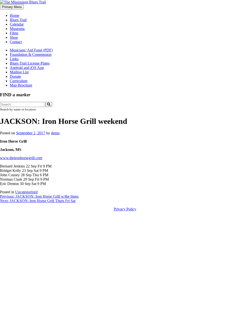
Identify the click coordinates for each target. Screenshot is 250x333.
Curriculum (18, 81)
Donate (15, 76)
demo (55, 133)
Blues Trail (18, 20)
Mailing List (19, 72)
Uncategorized (26, 192)
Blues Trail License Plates (30, 63)
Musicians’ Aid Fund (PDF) (31, 50)
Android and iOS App (27, 68)
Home (14, 15)
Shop (14, 37)
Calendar (17, 24)
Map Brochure (21, 85)
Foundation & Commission (31, 54)
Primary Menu (12, 7)
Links (14, 59)
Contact (16, 42)
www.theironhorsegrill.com (21, 158)
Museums (17, 29)
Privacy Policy (125, 209)
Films (14, 33)
